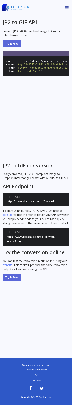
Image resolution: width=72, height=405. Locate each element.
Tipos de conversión (36, 369)
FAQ (36, 375)
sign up (7, 214)
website (7, 265)
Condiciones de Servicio (36, 365)
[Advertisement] (36, 120)
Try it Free (12, 43)
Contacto (36, 380)
